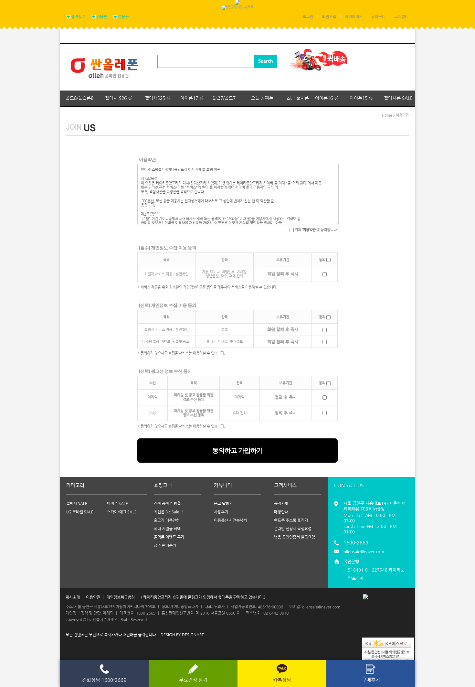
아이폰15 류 (361, 98)
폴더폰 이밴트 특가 (169, 537)
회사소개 (73, 597)
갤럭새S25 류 (158, 98)
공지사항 (281, 503)
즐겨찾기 (78, 16)
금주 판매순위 (165, 545)
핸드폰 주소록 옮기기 (291, 520)
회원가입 (329, 16)
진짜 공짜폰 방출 (167, 503)
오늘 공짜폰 (262, 98)
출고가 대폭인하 (167, 520)
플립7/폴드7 (224, 98)
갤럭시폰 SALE (398, 98)
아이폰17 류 (192, 98)
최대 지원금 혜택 (167, 528)
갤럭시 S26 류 (118, 98)
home (387, 115)
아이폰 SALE (117, 503)
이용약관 (93, 597)
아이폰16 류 (326, 98)
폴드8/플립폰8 (79, 98)
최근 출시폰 (298, 98)
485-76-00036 (270, 606)
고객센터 (401, 16)
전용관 (101, 16)
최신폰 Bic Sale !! (169, 512)
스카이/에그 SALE (122, 512)
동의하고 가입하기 (237, 450)
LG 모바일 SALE (79, 512)
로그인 (307, 16)
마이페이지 (354, 16)
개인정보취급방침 (120, 597)
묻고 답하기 (223, 503)
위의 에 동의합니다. (316, 230)
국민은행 (373, 570)
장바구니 (378, 16)
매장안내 (281, 512)
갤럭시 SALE (76, 503)
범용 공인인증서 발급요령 (294, 537)
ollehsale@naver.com (363, 551)
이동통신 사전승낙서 (230, 520)
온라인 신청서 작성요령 (292, 528)
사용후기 (221, 512)
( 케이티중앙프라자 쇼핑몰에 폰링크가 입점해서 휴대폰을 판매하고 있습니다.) (203, 597)
